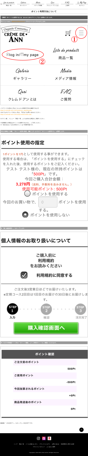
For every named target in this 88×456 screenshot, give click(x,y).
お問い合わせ (55, 444)
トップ (15, 444)
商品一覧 (21, 444)
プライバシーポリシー (39, 446)
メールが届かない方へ (32, 444)
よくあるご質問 (51, 446)
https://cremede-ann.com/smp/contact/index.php (15, 114)
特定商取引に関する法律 (67, 444)
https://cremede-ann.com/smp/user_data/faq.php (16, 110)
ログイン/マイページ (18, 21)
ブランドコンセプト (44, 444)
